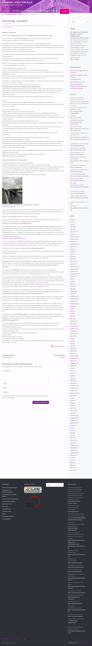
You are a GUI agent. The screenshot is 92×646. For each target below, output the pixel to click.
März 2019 (73, 438)
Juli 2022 (72, 338)
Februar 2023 (73, 321)
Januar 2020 (73, 413)
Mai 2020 (72, 403)
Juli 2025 (72, 249)
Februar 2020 (73, 410)
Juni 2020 (72, 400)
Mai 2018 (72, 462)
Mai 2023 (72, 313)
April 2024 (72, 286)
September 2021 (74, 363)
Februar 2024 (73, 291)
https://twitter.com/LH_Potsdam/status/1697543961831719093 (16, 223)
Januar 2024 (73, 293)
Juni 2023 (72, 311)
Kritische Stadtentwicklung (8, 501)
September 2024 (74, 274)
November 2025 (74, 239)
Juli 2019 (72, 428)
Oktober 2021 (73, 361)
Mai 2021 (72, 373)
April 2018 (72, 465)
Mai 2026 (72, 224)
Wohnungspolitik (6, 519)
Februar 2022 (73, 351)
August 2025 (73, 246)
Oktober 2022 (73, 331)
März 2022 (73, 348)
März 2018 (73, 467)
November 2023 (74, 298)
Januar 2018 (73, 470)
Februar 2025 (73, 261)
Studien (4, 514)
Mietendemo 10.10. (7, 504)
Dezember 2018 (74, 445)
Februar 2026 (73, 231)
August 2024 (73, 276)
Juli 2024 (72, 279)
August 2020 (73, 395)
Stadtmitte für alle (6, 511)
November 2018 (74, 447)
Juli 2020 (72, 398)
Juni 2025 (72, 251)
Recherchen (5, 506)
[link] (38, 17)
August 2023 (73, 306)
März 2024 (73, 289)
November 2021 (74, 358)
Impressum (5, 638)
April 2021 (72, 375)
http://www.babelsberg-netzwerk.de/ (79, 176)
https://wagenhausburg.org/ (77, 145)
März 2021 (73, 378)
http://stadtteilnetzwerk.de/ (77, 180)
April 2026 (72, 226)
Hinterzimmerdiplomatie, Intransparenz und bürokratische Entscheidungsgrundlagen (78, 86)
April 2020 (72, 405)
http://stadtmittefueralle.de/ (77, 154)
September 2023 (74, 303)
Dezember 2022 (74, 326)
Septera (79, 642)
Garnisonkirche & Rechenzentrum (10, 499)
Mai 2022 (72, 343)
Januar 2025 (73, 264)
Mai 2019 (72, 433)
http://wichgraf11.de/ (75, 130)
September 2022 (74, 333)
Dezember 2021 (74, 356)
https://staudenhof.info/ (76, 167)
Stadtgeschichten (6, 509)
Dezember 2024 (74, 266)
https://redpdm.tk (74, 59)
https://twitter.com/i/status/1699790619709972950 (13, 238)
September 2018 (74, 452)
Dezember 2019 (74, 415)
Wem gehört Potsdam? (8, 516)
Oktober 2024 (73, 271)
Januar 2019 (73, 443)
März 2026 (73, 229)
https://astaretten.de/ (75, 117)
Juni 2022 (72, 341)
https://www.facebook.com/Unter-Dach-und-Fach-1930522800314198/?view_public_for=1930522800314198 (76, 544)
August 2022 (73, 336)
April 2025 (72, 256)
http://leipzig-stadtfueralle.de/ (80, 197)
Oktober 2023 (73, 301)
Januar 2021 (73, 383)
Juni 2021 (72, 370)
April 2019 (72, 435)
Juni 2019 (72, 430)
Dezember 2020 (74, 385)
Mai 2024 (72, 284)
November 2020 (74, 388)
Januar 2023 (73, 323)
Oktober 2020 (73, 390)
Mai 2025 (72, 254)
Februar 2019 (73, 440)
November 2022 (74, 328)
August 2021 (73, 365)
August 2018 (73, 455)
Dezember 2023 (74, 296)
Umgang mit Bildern (15, 638)
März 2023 (73, 318)
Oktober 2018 (73, 450)
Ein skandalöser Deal (75, 79)
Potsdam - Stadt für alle (17, 2)
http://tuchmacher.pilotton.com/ (78, 150)
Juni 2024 (72, 281)
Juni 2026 (72, 221)
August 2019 (73, 425)
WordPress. (86, 642)
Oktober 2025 (73, 241)
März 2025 (73, 259)
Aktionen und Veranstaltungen (13, 25)
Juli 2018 (72, 457)
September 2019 (74, 423)
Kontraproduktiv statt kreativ (77, 82)
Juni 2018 (72, 460)
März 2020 (73, 408)
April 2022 (72, 346)
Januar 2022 (73, 353)
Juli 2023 (72, 308)
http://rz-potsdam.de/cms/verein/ (76, 592)
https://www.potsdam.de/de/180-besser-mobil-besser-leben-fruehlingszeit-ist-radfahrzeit (22, 293)
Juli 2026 (72, 219)
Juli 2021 (72, 368)
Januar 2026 (73, 234)
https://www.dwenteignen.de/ (77, 193)
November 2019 (74, 418)
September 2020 (74, 393)
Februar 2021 (73, 380)
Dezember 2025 (74, 236)
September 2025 (74, 244)
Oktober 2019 (73, 420)
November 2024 (74, 269)
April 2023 (72, 316)
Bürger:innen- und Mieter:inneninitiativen (35, 25)
